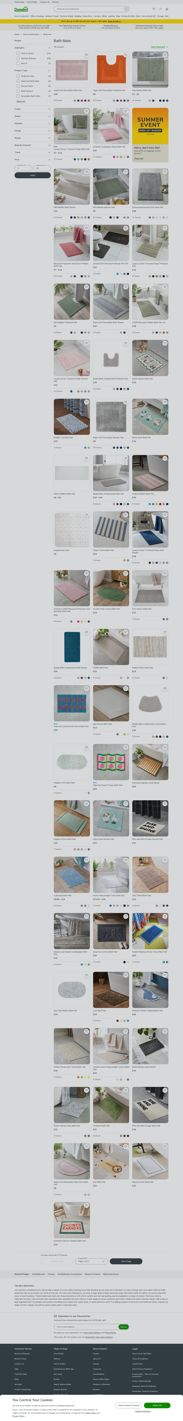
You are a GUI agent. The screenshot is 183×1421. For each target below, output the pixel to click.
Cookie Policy (90, 1413)
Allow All (157, 1405)
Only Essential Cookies (128, 1405)
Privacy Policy (18, 1416)
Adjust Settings (143, 1411)
